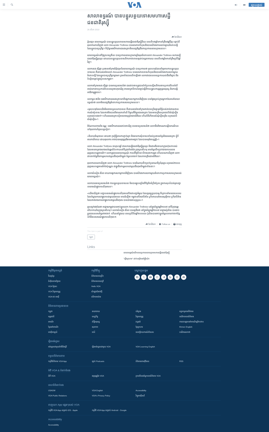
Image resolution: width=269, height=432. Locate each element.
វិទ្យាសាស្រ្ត (139, 316)
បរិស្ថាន (138, 311)
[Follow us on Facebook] (137, 277)
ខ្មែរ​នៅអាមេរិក (53, 327)
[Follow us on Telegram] (163, 277)
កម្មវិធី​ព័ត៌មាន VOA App (57, 361)
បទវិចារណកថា (184, 332)
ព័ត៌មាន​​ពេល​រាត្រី (97, 281)
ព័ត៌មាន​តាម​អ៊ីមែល (142, 361)
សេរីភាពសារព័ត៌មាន (186, 316)
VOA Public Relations (57, 396)
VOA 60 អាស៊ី (53, 297)
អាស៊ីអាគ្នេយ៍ (52, 332)
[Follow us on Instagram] (157, 277)
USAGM (51, 390)
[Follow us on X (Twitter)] (143, 277)
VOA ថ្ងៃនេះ (52, 286)
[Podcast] (177, 277)
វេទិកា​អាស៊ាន (96, 297)
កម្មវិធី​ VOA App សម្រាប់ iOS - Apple (63, 410)
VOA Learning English (145, 347)
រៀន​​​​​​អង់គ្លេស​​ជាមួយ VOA (101, 347)
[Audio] (236, 5)
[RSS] (170, 277)
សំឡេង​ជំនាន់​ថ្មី (96, 291)
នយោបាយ (96, 311)
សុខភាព (95, 327)
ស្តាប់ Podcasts (98, 361)
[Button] (177, 37)
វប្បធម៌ (138, 322)
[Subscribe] (183, 277)
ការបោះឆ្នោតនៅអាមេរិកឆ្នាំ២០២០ (191, 322)
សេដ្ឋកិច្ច (95, 316)
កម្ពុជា (50, 311)
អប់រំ (93, 332)
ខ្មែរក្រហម (139, 327)
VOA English (97, 390)
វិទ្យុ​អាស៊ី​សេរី (140, 396)
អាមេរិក (51, 322)
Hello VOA (95, 286)
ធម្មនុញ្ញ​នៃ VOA (98, 376)
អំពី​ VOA (51, 376)
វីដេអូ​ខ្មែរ (51, 276)
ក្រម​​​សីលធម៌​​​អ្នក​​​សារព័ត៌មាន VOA (148, 376)
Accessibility (141, 390)
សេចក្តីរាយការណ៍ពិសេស (145, 332)
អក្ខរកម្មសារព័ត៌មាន (186, 311)
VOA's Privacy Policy (101, 396)
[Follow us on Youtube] (150, 277)
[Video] (244, 5)
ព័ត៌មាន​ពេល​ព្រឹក (97, 276)
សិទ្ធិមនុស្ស (96, 322)
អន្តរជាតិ (51, 316)
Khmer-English (185, 327)
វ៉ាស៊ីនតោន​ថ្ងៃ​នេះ (54, 281)
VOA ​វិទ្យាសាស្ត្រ (54, 291)
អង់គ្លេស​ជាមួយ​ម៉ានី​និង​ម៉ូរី (57, 347)
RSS (181, 361)
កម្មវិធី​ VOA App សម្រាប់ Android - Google (109, 410)
